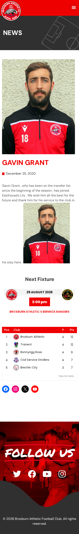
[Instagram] (15, 389)
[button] (73, 7)
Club (16, 330)
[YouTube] (34, 389)
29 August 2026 (40, 292)
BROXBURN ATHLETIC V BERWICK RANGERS (39, 312)
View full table (66, 376)
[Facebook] (5, 389)
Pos (6, 330)
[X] (25, 389)
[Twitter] (17, 474)
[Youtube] (47, 474)
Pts (72, 330)
